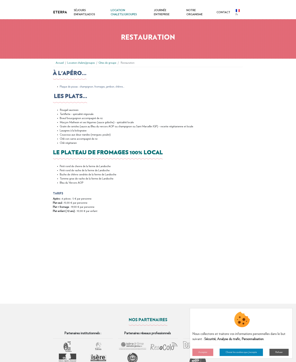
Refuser (279, 352)
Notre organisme (194, 12)
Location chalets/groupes (124, 12)
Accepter (202, 352)
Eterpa (60, 12)
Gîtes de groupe (107, 62)
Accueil (60, 62)
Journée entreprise (162, 12)
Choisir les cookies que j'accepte (241, 352)
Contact (223, 12)
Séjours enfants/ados (84, 12)
